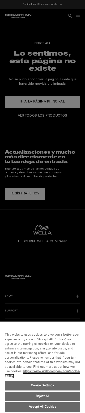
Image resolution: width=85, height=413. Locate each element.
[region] (42, 367)
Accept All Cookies (42, 407)
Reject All (42, 396)
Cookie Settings (42, 385)
